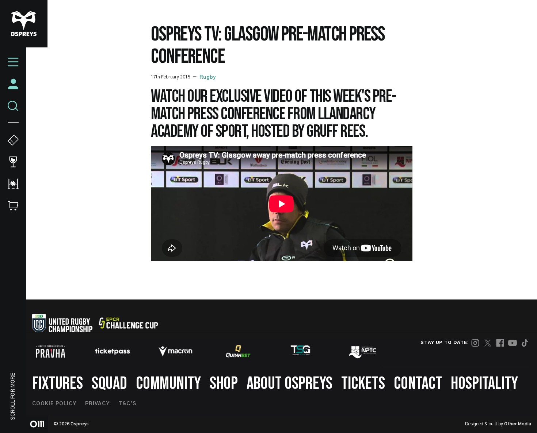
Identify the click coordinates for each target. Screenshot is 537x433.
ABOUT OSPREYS (289, 383)
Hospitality (484, 383)
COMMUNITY (168, 383)
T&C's (127, 403)
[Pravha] (50, 351)
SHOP (224, 383)
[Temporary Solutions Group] (300, 351)
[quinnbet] (238, 351)
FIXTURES (57, 383)
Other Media (517, 424)
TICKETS (363, 383)
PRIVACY (97, 403)
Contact (418, 383)
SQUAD (109, 383)
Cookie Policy (54, 403)
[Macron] (175, 351)
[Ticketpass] (113, 351)
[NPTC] (363, 351)
